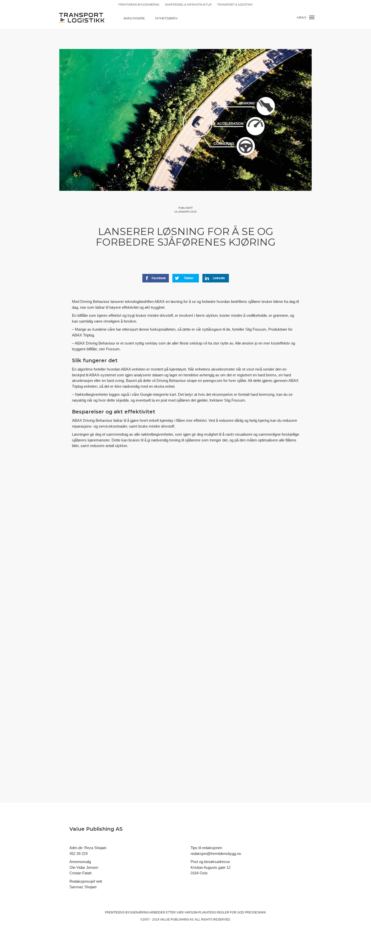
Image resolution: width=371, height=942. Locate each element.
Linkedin (219, 278)
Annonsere (134, 18)
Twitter (189, 278)
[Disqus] (185, 545)
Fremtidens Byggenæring (139, 4)
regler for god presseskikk (241, 912)
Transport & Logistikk (235, 4)
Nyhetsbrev (166, 18)
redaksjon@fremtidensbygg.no (216, 853)
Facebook (159, 278)
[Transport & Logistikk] (81, 17)
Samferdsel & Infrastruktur (188, 4)
